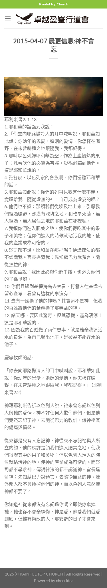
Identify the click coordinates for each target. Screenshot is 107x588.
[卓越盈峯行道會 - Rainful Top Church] (54, 18)
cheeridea (64, 580)
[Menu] (7, 18)
